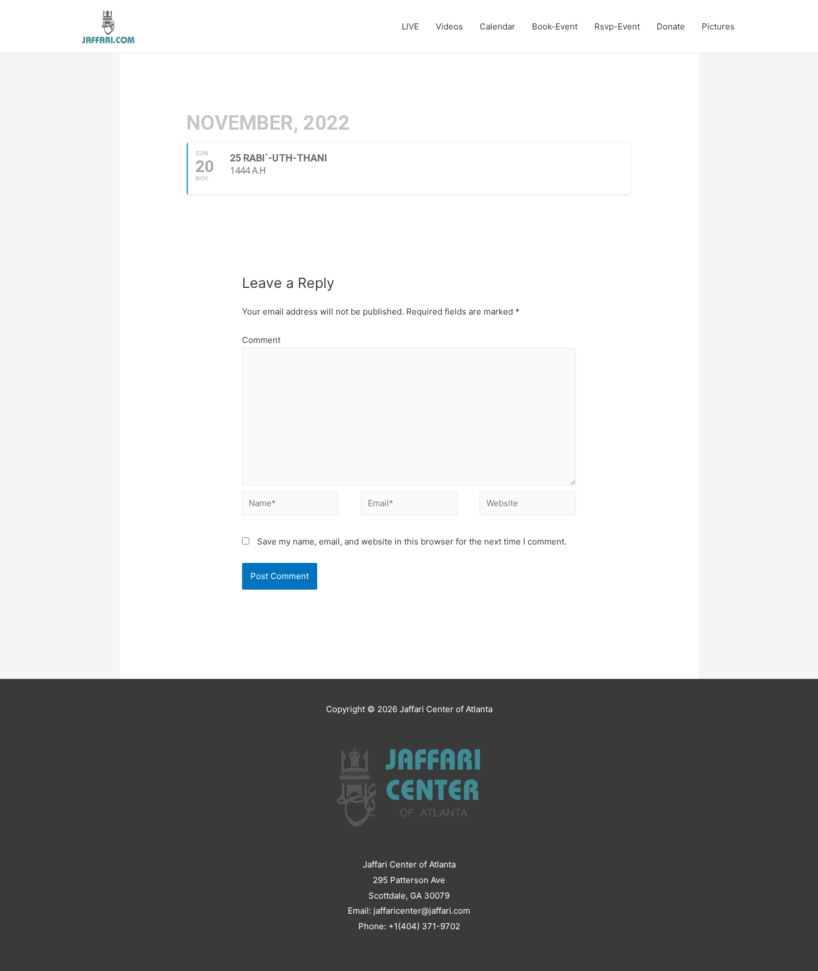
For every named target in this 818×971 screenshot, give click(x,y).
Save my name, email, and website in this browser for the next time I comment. (411, 541)
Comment (261, 340)
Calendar (497, 26)
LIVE (410, 26)
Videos (449, 26)
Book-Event (555, 26)
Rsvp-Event (617, 26)
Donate (671, 26)
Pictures (718, 26)
